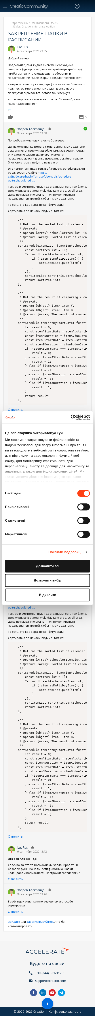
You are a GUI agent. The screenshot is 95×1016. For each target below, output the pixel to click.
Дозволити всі (47, 566)
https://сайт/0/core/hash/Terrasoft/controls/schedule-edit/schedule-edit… (40, 176)
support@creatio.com (50, 981)
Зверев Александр (30, 129)
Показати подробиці (65, 552)
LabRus (22, 47)
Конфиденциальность (65, 1011)
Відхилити (47, 595)
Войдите (14, 922)
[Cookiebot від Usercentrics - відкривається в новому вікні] (70, 417)
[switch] (83, 506)
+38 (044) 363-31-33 (49, 973)
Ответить (15, 409)
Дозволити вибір (47, 580)
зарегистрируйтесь (40, 922)
